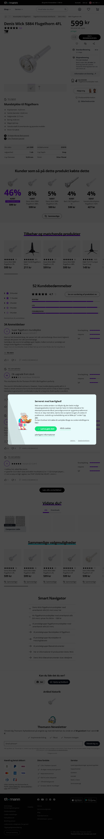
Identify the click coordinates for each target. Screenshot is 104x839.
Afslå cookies (65, 428)
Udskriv (73, 441)
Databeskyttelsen (83, 441)
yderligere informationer (45, 434)
